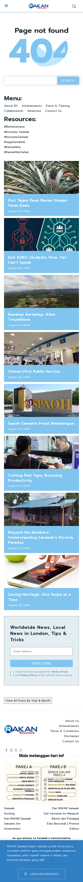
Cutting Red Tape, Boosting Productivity (35, 478)
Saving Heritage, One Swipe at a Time (39, 597)
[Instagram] (11, 750)
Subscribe (41, 663)
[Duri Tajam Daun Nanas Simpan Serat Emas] (41, 177)
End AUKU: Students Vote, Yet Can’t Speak (37, 260)
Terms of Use (60, 672)
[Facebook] (6, 750)
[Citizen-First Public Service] (41, 348)
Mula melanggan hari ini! (41, 755)
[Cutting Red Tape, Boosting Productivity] (41, 452)
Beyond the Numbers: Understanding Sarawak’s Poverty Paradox (41, 537)
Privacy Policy (28, 675)
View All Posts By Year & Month (28, 700)
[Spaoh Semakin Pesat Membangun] (41, 400)
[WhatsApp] (21, 750)
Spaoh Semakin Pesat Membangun (41, 423)
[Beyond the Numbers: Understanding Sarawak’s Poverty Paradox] (41, 509)
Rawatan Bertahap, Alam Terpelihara (31, 317)
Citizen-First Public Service (34, 371)
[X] (16, 750)
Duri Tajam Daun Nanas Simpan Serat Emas (37, 203)
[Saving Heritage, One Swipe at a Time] (41, 571)
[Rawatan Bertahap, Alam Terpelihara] (41, 291)
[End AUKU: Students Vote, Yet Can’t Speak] (41, 234)
